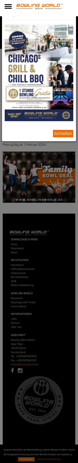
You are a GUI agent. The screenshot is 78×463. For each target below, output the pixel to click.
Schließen (63, 133)
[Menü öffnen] (8, 7)
